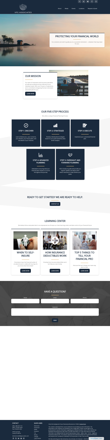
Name (25, 297)
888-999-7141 (19, 426)
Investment (37, 427)
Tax (35, 433)
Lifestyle (36, 436)
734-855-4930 (19, 427)
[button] (59, 8)
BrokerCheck (83, 424)
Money (35, 435)
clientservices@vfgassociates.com (20, 436)
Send (55, 320)
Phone (85, 297)
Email (55, 297)
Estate (35, 429)
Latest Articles (37, 438)
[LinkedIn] (83, 1)
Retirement (36, 426)
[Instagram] (24, 438)
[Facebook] (92, 1)
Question (55, 307)
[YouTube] (87, 1)
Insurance (36, 431)
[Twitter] (79, 1)
